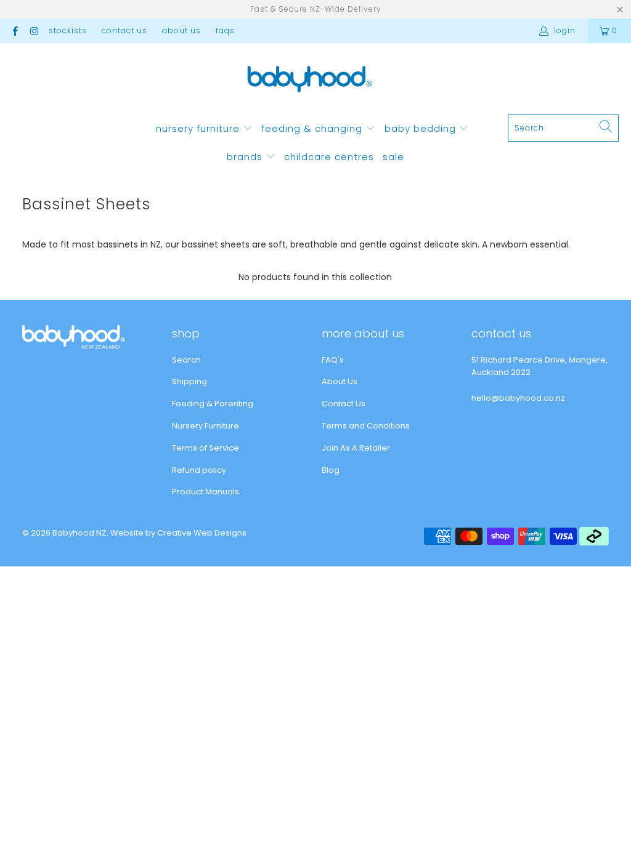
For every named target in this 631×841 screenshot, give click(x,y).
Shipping (189, 381)
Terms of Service (205, 448)
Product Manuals (205, 491)
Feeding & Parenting (212, 403)
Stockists (68, 30)
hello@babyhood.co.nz (518, 398)
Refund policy (199, 470)
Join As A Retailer (356, 448)
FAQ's (333, 360)
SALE (393, 156)
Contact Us (124, 30)
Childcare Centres (329, 156)
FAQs (225, 30)
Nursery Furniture (199, 128)
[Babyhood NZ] (309, 82)
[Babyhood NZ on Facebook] (14, 30)
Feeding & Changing (313, 128)
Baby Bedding (422, 128)
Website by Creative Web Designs (178, 533)
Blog (331, 470)
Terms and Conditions (366, 426)
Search (186, 360)
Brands (246, 156)
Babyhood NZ (79, 533)
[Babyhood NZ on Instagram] (33, 30)
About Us (181, 30)
